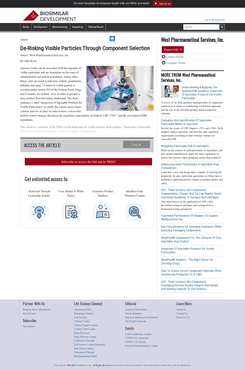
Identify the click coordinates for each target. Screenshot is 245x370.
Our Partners (29, 313)
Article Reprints (133, 313)
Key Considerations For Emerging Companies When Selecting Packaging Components (191, 228)
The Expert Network (135, 321)
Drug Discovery (82, 332)
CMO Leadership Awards (138, 334)
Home (26, 27)
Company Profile (176, 63)
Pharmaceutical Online (85, 356)
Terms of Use (118, 365)
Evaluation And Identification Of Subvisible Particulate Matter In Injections (186, 122)
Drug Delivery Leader (85, 336)
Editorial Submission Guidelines (142, 317)
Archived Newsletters (136, 309)
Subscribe (220, 19)
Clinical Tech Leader (84, 329)
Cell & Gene (80, 317)
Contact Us (182, 313)
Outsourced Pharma (84, 352)
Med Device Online (84, 348)
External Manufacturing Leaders (141, 345)
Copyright (58, 365)
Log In (208, 19)
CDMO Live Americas (137, 337)
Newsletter (28, 326)
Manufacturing (59, 27)
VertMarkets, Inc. (84, 365)
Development (41, 27)
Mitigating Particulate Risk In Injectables (185, 146)
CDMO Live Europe (135, 341)
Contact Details (175, 57)
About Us (181, 309)
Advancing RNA (82, 309)
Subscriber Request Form (154, 365)
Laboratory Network (84, 340)
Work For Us (183, 317)
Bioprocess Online (83, 313)
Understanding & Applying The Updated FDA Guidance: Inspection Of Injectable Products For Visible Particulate (202, 92)
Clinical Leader (82, 321)
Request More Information (36, 309)
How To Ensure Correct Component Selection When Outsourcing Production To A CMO (191, 272)
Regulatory (77, 27)
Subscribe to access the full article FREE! (88, 161)
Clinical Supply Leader (86, 325)
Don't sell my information (179, 365)
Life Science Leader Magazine (89, 344)
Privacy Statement (133, 365)
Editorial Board (95, 27)
